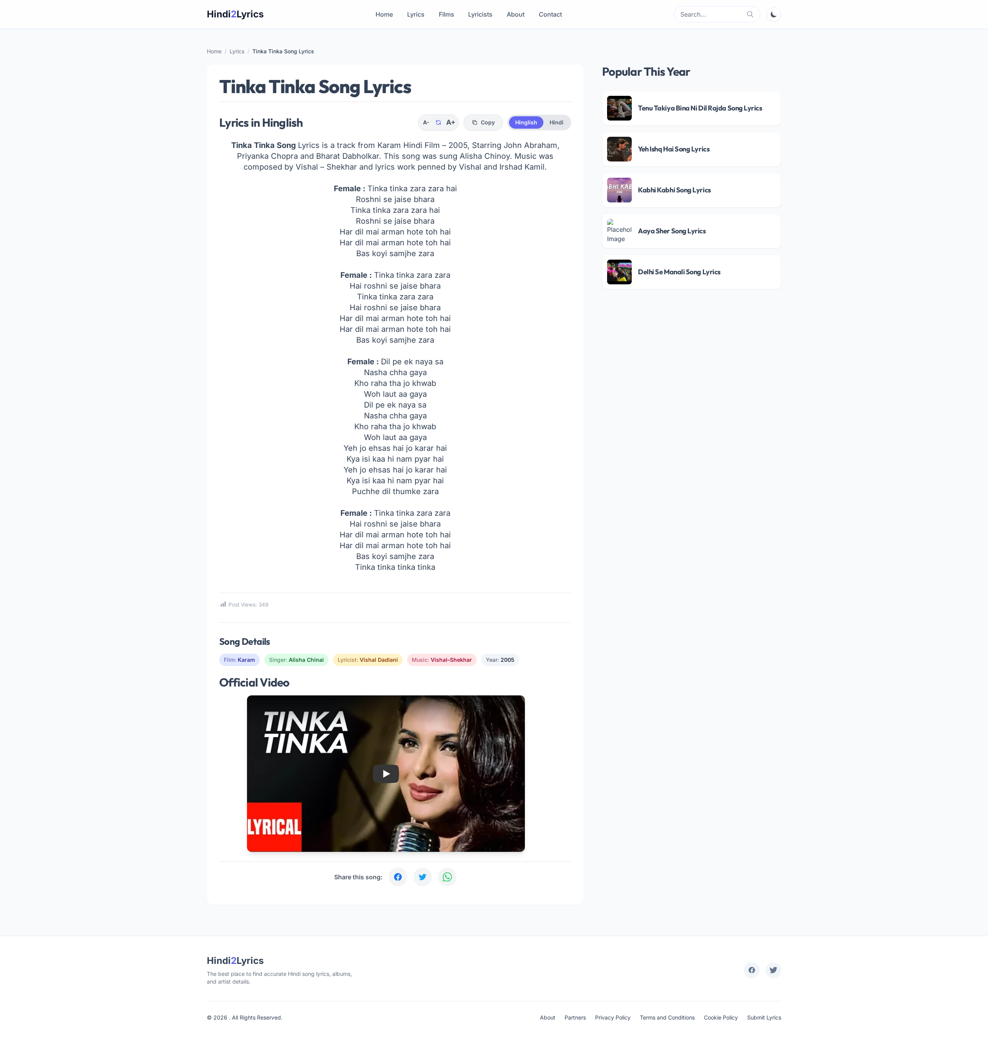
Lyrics (416, 14)
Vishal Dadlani (379, 659)
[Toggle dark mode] (773, 14)
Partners (575, 1017)
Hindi (556, 122)
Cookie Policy (721, 1017)
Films (446, 14)
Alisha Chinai (306, 659)
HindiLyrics (235, 14)
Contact (550, 14)
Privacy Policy (613, 1017)
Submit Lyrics (764, 1017)
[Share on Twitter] (422, 877)
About (515, 14)
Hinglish (526, 122)
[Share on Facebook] (398, 877)
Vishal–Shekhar (451, 659)
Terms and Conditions (667, 1017)
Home (384, 14)
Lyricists (480, 14)
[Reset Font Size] (438, 122)
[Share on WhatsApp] (447, 877)
